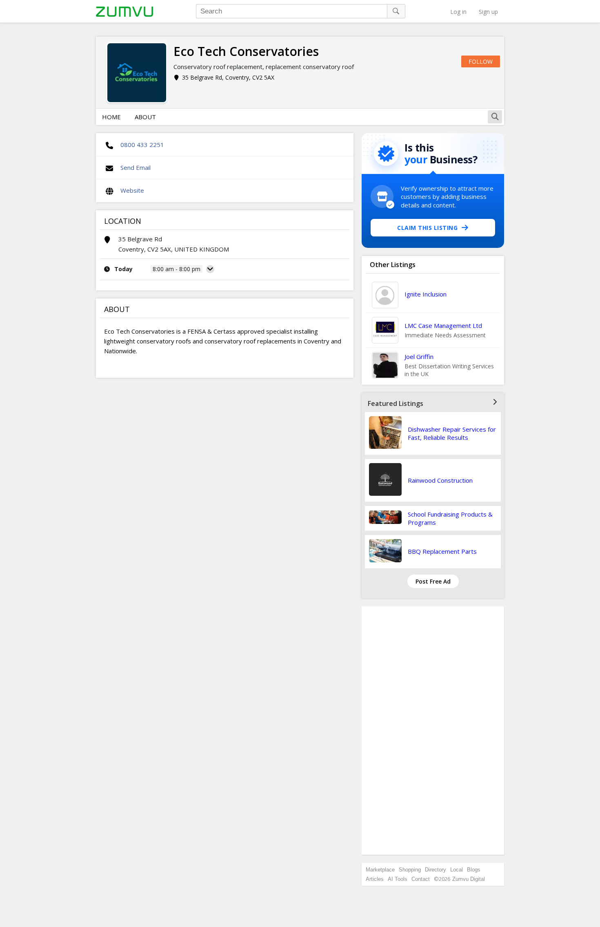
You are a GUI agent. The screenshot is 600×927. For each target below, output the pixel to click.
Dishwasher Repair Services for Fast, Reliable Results (452, 433)
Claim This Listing (427, 228)
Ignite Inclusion (425, 294)
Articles (375, 879)
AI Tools (397, 879)
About (145, 117)
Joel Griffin (418, 356)
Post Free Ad (433, 581)
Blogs (473, 869)
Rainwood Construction (440, 480)
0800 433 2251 (142, 144)
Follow (481, 61)
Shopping (410, 869)
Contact (420, 879)
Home (111, 117)
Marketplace (380, 869)
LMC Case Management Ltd (443, 325)
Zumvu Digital (468, 879)
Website (132, 190)
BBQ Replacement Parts (442, 551)
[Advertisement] (433, 730)
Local (456, 869)
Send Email (135, 167)
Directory (435, 869)
